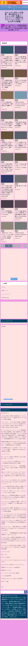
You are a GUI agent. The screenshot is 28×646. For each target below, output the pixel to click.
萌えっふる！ (4, 554)
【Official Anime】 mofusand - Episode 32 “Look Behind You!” (21, 104)
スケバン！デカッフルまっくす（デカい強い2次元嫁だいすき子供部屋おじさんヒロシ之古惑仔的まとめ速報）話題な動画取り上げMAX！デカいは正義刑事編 (13, 516)
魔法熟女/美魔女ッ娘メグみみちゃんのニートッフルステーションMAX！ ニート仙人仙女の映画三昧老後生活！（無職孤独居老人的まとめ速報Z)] (13, 443)
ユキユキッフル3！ (5, 551)
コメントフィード (6, 294)
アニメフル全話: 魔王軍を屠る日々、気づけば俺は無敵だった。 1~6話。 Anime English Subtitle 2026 (21, 60)
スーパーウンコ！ (5, 454)
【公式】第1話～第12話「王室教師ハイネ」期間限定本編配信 (20, 124)
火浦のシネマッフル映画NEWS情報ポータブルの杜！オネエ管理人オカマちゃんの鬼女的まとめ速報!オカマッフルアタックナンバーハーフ (13, 497)
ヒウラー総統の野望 (6, 575)
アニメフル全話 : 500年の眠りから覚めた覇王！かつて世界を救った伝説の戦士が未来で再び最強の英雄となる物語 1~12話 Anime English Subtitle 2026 (7, 191)
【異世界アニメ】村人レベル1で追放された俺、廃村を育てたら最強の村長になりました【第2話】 (7, 146)
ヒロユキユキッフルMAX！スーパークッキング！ (12, 564)
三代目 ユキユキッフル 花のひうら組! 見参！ (12, 578)
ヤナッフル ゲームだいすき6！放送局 (10, 573)
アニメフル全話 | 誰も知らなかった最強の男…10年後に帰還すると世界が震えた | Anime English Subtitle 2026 (21, 214)
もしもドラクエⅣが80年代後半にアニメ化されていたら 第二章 (21, 82)
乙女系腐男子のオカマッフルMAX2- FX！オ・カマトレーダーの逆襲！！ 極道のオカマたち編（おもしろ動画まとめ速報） (13, 449)
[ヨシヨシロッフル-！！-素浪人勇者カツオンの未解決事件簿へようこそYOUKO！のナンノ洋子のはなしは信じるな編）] (13, 528)
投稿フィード (5, 290)
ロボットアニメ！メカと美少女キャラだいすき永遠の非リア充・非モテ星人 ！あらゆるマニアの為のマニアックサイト (13, 482)
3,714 (25, 245)
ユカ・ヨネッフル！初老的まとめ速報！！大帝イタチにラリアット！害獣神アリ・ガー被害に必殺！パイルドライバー (13, 503)
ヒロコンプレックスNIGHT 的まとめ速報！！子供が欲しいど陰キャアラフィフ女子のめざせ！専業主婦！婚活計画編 (13, 547)
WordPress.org (5, 297)
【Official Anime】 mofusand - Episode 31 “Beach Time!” (21, 234)
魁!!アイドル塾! (5, 581)
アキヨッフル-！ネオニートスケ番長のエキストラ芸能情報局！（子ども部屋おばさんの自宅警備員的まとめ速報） (13, 522)
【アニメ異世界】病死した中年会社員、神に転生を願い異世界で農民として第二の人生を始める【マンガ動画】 (7, 84)
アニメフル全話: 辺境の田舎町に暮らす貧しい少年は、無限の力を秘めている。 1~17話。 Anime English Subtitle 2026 (7, 167)
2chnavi (3, 326)
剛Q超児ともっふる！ (6, 570)
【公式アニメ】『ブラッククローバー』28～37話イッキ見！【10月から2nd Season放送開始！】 (7, 236)
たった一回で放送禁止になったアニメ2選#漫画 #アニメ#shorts (7, 213)
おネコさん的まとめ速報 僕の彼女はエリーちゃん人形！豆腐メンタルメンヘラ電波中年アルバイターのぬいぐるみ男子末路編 (13, 417)
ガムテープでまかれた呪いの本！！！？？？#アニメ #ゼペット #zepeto (20, 166)
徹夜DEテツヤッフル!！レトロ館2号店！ (10, 567)
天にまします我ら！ (6, 557)
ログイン (4, 287)
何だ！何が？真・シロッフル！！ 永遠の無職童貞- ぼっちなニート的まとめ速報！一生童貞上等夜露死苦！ (13, 467)
